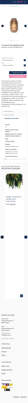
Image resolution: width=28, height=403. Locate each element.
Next (25, 26)
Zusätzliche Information (11, 118)
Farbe (3, 63)
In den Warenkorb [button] (21, 295)
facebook (16, 397)
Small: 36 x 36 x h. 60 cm (12, 136)
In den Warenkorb (18, 76)
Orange (7, 141)
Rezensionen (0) (9, 115)
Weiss (12, 141)
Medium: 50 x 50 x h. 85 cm (13, 134)
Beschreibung (8, 111)
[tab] (14, 118)
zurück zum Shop (17, 72)
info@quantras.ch (6, 335)
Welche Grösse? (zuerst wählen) (8, 57)
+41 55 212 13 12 (5, 333)
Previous (2, 26)
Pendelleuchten (4, 6)
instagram (23, 397)
